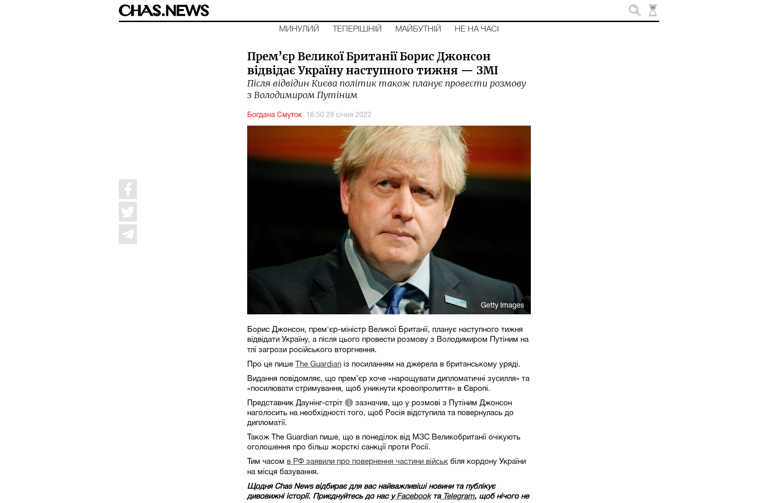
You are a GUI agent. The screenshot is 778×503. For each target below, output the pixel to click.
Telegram (458, 496)
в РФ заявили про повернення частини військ (367, 461)
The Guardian (318, 364)
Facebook (412, 496)
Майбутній (418, 29)
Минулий (299, 29)
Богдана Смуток (274, 115)
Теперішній (357, 29)
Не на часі (477, 29)
